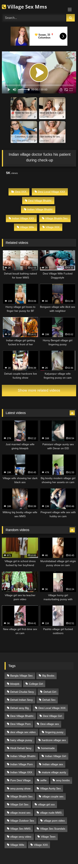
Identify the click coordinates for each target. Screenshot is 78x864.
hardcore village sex (54, 740)
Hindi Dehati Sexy (20, 748)
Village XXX (52, 227)
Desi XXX (20, 191)
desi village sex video (23, 732)
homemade (48, 748)
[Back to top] (66, 852)
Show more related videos (39, 390)
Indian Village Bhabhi (39, 209)
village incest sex (20, 812)
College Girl (36, 683)
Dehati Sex (48, 699)
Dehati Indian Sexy (21, 699)
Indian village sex (52, 764)
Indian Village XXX (23, 218)
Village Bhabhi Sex (56, 218)
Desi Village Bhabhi (39, 200)
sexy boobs (63, 780)
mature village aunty (54, 772)
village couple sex (52, 796)
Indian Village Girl (55, 756)
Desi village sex (49, 723)
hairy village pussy (21, 740)
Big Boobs (48, 675)
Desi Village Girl (52, 715)
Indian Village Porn (21, 764)
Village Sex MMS (20, 828)
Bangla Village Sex (21, 675)
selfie (43, 780)
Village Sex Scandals (52, 828)
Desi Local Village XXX (51, 191)
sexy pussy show (20, 788)
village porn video (54, 820)
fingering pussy (54, 732)
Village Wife (27, 227)
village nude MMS (51, 812)
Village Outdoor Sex (22, 820)
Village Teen (48, 836)
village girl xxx (46, 804)
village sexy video (20, 836)
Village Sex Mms (26, 6)
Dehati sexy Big (19, 707)
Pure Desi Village (20, 780)
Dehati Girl (50, 691)
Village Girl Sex (19, 804)
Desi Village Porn (20, 723)
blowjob (14, 683)
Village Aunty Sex (50, 788)
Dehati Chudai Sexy (22, 691)
